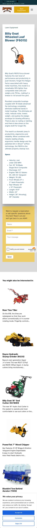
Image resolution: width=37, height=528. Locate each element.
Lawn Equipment (11, 28)
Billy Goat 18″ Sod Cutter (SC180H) (11, 401)
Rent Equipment (21, 9)
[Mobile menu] (32, 9)
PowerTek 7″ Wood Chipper (15, 444)
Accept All (18, 512)
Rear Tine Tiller (9, 310)
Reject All (18, 523)
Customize (18, 518)
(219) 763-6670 (10, 1)
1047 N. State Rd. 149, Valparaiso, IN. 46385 (13, 3)
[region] (18, 510)
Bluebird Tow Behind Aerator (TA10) (12, 489)
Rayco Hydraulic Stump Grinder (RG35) (13, 355)
